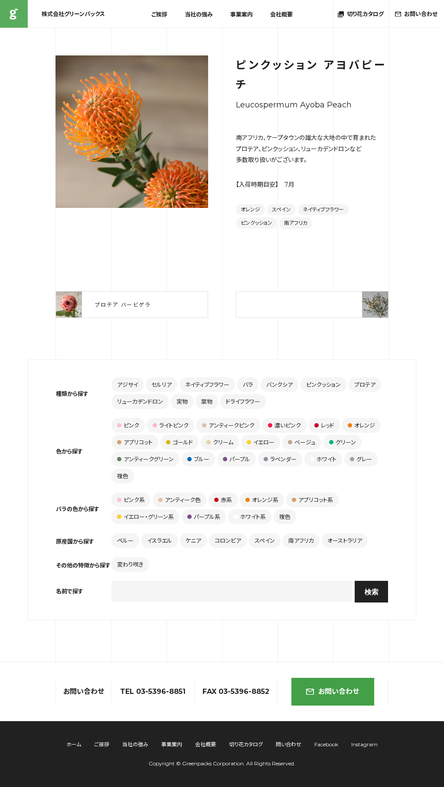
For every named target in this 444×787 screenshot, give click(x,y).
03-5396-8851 (161, 691)
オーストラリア (344, 540)
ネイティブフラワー (323, 209)
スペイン (281, 209)
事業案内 (241, 14)
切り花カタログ (246, 744)
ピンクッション (256, 223)
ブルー (201, 459)
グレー (364, 459)
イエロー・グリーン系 (149, 516)
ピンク (131, 425)
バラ (248, 384)
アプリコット (138, 442)
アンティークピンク (232, 425)
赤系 (226, 499)
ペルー (125, 540)
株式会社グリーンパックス (14, 14)
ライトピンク (174, 425)
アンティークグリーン (149, 459)
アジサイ (127, 384)
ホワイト (326, 459)
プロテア (364, 384)
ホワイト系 (253, 516)
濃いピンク (287, 425)
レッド (327, 425)
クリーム (223, 442)
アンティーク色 (183, 499)
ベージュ (305, 442)
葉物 (206, 401)
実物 (182, 401)
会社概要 (281, 14)
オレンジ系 (265, 499)
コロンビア (228, 540)
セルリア (161, 384)
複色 (122, 476)
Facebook (326, 744)
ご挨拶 (159, 14)
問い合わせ (288, 744)
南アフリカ (295, 223)
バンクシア (279, 384)
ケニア (193, 540)
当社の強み (199, 14)
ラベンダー (283, 459)
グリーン (346, 442)
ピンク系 (134, 499)
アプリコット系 (315, 499)
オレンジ (250, 209)
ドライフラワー (243, 401)
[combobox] (231, 591)
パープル (239, 459)
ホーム (73, 744)
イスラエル (159, 540)
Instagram (364, 744)
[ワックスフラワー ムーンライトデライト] (312, 304)
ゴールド (183, 442)
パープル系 (207, 516)
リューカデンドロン (140, 401)
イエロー (263, 442)
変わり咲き (130, 564)
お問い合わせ (338, 691)
